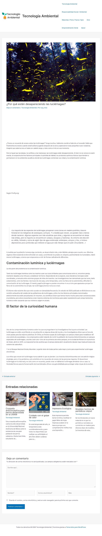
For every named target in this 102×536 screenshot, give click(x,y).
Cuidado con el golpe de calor (39, 416)
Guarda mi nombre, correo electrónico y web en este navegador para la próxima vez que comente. (43, 500)
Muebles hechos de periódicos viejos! (85, 410)
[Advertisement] (51, 126)
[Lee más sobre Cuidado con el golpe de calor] (39, 402)
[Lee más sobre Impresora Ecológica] (62, 399)
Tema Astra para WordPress (76, 527)
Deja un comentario (13, 108)
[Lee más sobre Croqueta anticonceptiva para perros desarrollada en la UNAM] (16, 399)
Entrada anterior (8, 376)
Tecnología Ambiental (40, 16)
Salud (83, 28)
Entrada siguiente (93, 376)
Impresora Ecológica (61, 408)
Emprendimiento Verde (70, 28)
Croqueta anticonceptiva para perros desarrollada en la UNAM (15, 411)
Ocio (88, 20)
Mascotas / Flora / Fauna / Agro (73, 20)
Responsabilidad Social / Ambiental (74, 12)
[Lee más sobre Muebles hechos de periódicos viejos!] (86, 399)
